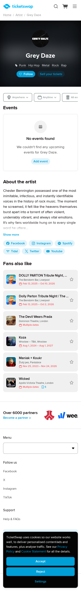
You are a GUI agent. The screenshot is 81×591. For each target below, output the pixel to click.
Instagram (10, 489)
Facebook (10, 471)
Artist (19, 15)
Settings (40, 581)
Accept (40, 561)
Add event (40, 161)
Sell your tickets (51, 74)
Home (7, 15)
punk (22, 65)
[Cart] (65, 6)
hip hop (34, 65)
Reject (40, 572)
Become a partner (15, 418)
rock (55, 65)
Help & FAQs (11, 519)
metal (46, 65)
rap (63, 65)
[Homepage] (18, 6)
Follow (28, 74)
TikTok (7, 497)
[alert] (40, 560)
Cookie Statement (33, 551)
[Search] (56, 6)
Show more (11, 235)
